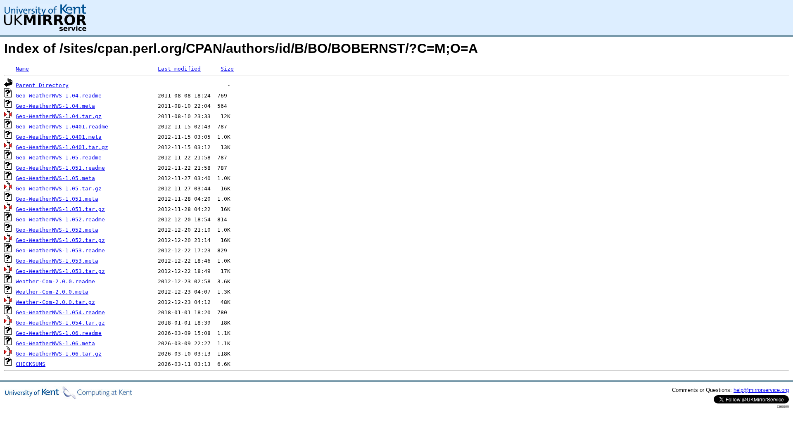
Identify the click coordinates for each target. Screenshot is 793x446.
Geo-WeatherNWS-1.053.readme (60, 250)
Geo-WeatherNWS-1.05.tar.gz (59, 188)
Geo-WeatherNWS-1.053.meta (57, 261)
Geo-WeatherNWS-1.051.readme (60, 168)
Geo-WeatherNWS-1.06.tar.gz (59, 354)
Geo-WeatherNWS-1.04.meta (55, 106)
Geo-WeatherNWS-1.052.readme (60, 219)
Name (22, 69)
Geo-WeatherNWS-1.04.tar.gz (59, 116)
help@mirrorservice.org (761, 390)
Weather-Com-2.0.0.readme (55, 281)
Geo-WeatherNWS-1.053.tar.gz (60, 271)
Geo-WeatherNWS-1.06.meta (55, 343)
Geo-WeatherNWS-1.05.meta (55, 178)
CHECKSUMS (30, 364)
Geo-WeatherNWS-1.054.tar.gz (60, 323)
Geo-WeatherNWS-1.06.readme (59, 333)
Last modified (179, 69)
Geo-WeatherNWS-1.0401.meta (59, 137)
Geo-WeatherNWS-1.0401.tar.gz (62, 147)
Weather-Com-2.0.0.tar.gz (55, 302)
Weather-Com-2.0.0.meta (52, 292)
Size (227, 69)
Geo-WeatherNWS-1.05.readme (59, 157)
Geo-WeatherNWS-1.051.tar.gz (60, 209)
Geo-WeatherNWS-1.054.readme (60, 312)
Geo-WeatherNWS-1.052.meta (57, 230)
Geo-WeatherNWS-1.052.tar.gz (60, 240)
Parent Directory (42, 85)
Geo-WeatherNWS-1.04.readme (59, 96)
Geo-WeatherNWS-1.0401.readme (62, 126)
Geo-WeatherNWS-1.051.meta (57, 199)
